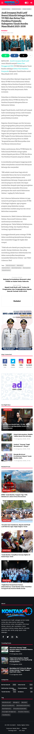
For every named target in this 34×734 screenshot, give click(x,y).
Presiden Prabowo (23, 711)
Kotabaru (25, 691)
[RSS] (17, 637)
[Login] (31, 2)
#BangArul (16, 702)
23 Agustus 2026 (16, 664)
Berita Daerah (8, 684)
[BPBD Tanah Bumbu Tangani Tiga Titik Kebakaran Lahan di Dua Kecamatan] (17, 481)
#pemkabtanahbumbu (23, 705)
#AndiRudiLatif (6, 702)
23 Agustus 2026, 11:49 (22, 449)
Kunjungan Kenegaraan (9, 711)
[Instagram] (12, 637)
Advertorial (6, 9)
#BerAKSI (20, 265)
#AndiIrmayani (10, 265)
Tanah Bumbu (27, 9)
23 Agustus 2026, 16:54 (22, 439)
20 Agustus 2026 (16, 654)
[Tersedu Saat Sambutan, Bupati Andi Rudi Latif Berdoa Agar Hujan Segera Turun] (17, 511)
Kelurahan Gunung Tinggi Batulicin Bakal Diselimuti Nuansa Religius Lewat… (21, 649)
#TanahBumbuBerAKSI (20, 708)
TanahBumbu (6, 714)
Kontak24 (13, 725)
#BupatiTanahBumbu (8, 705)
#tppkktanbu (6, 270)
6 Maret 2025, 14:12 (7, 32)
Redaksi (4, 30)
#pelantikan (6, 267)
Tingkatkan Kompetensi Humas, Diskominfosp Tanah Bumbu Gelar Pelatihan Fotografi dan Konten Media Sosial (16, 586)
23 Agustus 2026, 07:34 (22, 460)
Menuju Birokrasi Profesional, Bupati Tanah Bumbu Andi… (22, 456)
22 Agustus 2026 (16, 674)
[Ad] (17, 386)
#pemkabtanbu (16, 267)
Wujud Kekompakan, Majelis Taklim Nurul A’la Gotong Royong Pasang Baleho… (21, 659)
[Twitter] (8, 637)
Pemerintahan (16, 9)
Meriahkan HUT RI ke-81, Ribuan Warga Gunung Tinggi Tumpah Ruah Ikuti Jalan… (20, 670)
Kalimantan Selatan (8, 688)
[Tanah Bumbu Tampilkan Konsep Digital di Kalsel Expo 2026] (17, 541)
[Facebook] (3, 637)
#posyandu (26, 267)
